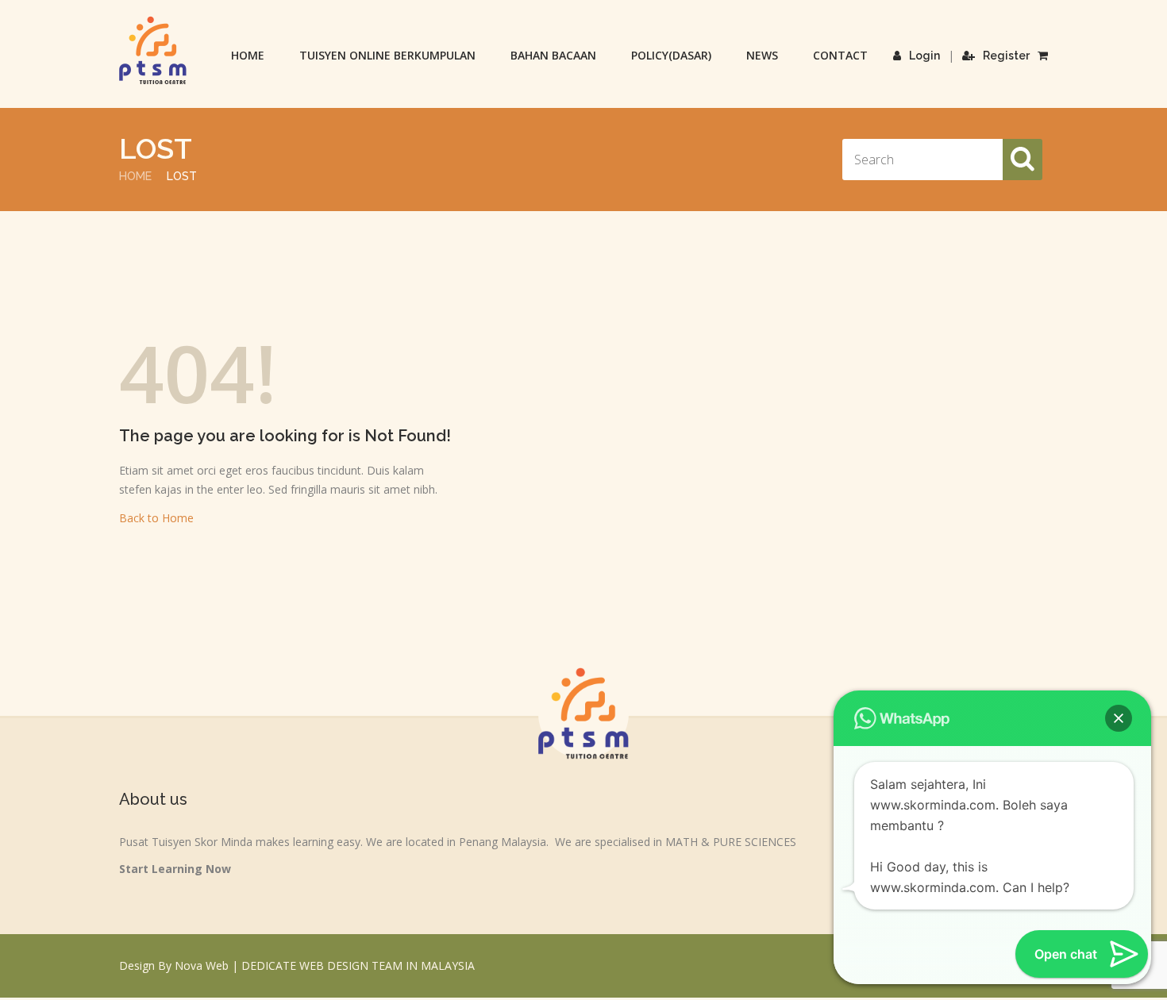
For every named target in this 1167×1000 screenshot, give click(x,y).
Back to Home (156, 517)
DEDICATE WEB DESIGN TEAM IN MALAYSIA (358, 965)
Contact (840, 55)
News (762, 55)
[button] (1118, 718)
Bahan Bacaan (553, 55)
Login (924, 55)
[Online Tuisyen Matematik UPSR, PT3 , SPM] (153, 50)
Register (1006, 55)
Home (247, 55)
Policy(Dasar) (671, 55)
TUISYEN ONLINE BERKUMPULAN (387, 55)
